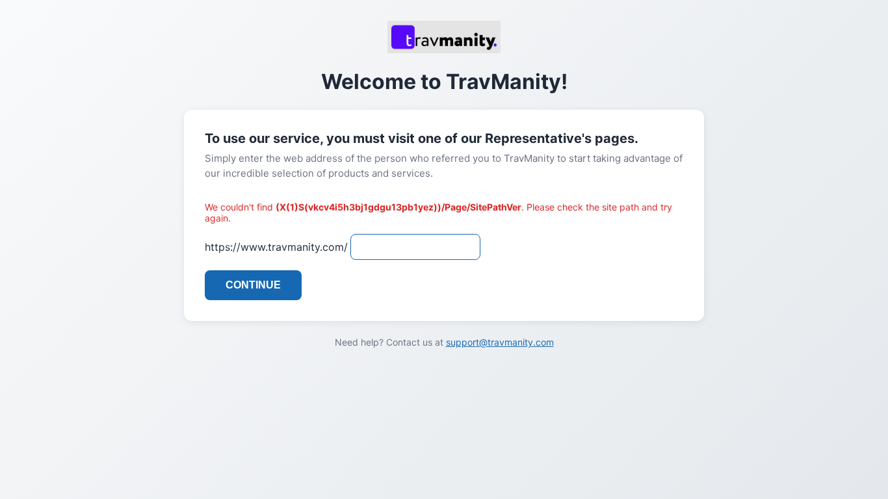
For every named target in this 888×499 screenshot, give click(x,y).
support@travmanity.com (500, 342)
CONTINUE (253, 284)
